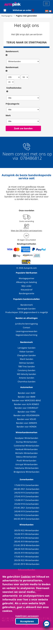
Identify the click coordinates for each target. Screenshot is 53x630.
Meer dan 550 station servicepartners (26, 230)
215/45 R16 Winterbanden (26, 537)
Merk (8, 115)
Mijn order (26, 286)
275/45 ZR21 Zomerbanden (26, 507)
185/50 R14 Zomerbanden (26, 515)
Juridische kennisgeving (26, 323)
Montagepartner (26, 278)
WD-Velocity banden (26, 374)
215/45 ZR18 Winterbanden (26, 545)
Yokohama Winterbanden (27, 468)
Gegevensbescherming (26, 335)
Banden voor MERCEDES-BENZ (26, 400)
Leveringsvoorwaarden (26, 331)
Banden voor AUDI (26, 393)
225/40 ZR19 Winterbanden (26, 564)
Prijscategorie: (13, 103)
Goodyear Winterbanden (26, 438)
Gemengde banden (26, 308)
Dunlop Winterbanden (26, 441)
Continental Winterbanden (26, 445)
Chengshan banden (26, 355)
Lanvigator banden (26, 347)
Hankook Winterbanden (26, 449)
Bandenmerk (26, 304)
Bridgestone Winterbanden (26, 471)
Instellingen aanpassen (27, 615)
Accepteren (27, 621)
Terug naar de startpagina (26, 42)
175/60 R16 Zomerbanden (26, 485)
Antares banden (26, 377)
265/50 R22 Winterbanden (26, 530)
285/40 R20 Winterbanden (26, 549)
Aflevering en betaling (26, 282)
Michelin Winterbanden (26, 453)
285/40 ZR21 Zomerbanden (26, 489)
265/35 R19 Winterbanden (26, 552)
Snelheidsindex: (14, 87)
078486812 (30, 158)
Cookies (26, 576)
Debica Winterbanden (26, 456)
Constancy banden (26, 370)
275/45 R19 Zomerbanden (26, 496)
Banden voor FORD (26, 411)
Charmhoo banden (26, 381)
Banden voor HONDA (26, 426)
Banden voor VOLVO (26, 419)
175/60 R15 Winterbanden (26, 556)
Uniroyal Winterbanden (26, 464)
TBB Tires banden (26, 366)
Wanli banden (26, 359)
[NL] (47, 11)
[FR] (50, 11)
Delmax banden (26, 362)
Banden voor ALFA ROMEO (26, 404)
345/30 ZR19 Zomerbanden (26, 518)
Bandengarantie (26, 293)
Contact (26, 327)
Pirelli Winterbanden (26, 460)
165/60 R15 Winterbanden (26, 534)
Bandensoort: (12, 51)
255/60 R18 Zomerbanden (26, 504)
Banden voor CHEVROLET (26, 408)
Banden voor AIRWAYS (26, 423)
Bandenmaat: (12, 67)
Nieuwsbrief (26, 289)
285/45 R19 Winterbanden (26, 541)
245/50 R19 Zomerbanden (26, 492)
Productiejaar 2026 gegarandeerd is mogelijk (26, 312)
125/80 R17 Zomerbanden (26, 500)
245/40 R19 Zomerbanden (26, 511)
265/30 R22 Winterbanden (26, 560)
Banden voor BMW (26, 396)
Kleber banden (27, 351)
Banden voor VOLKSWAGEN (26, 415)
